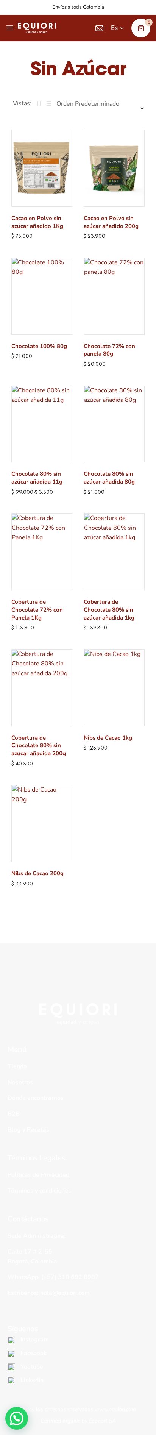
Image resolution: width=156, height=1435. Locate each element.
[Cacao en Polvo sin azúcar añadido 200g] (114, 168)
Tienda (17, 1066)
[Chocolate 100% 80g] (42, 296)
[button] (16, 1418)
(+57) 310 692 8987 (70, 1277)
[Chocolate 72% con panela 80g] (114, 296)
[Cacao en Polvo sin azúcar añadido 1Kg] (42, 168)
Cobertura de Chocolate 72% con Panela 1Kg (37, 609)
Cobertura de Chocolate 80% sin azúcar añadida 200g (38, 745)
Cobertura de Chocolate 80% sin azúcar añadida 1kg (109, 609)
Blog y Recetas (28, 1130)
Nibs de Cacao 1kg (108, 738)
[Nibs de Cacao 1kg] (114, 688)
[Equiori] (37, 28)
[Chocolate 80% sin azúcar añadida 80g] (114, 424)
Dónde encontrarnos (36, 1098)
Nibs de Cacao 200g (37, 873)
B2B (14, 1114)
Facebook (33, 1353)
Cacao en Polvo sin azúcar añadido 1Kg (37, 222)
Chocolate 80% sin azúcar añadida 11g (36, 478)
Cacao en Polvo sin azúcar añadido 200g (111, 222)
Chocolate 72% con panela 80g (109, 350)
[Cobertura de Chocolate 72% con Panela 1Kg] (42, 552)
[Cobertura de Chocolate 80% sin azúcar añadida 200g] (42, 688)
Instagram (34, 1339)
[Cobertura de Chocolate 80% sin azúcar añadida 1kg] (114, 552)
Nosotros (20, 1082)
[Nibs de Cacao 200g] (42, 823)
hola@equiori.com (65, 1293)
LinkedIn (31, 1380)
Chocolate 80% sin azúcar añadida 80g (109, 478)
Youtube (31, 1367)
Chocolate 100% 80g (39, 346)
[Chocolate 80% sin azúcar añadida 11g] (42, 424)
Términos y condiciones (39, 1191)
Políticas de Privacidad (38, 1175)
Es (114, 28)
